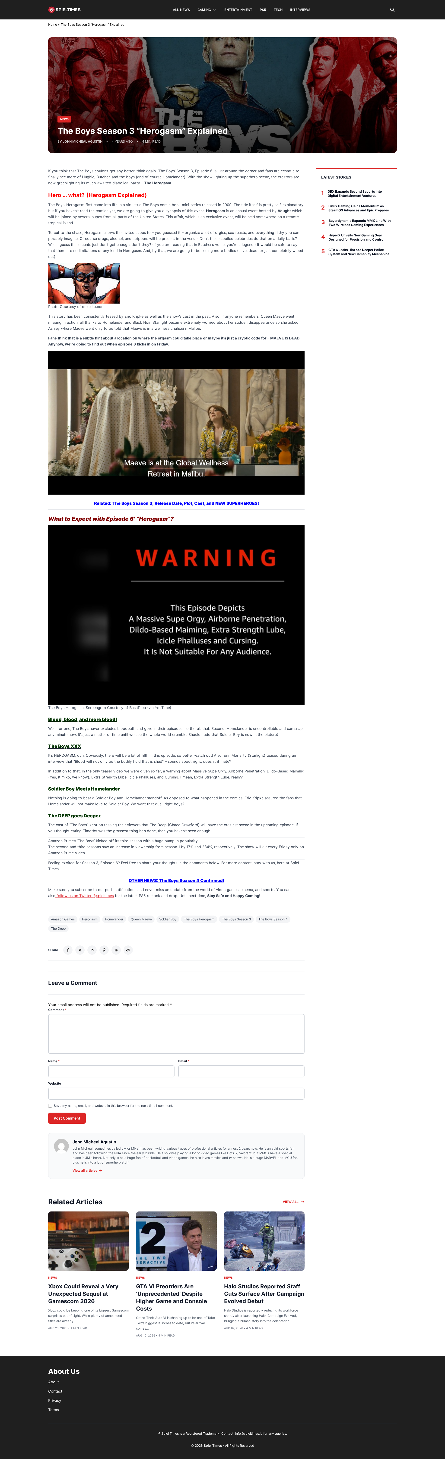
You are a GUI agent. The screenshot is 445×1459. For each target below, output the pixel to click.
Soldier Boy (167, 919)
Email (184, 1061)
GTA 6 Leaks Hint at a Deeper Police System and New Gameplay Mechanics (358, 252)
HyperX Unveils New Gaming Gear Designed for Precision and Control (357, 237)
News (52, 1277)
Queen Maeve (141, 919)
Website (54, 1083)
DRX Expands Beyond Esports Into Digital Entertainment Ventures (355, 193)
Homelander (114, 919)
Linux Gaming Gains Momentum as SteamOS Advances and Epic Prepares (358, 208)
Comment (57, 1010)
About (53, 1382)
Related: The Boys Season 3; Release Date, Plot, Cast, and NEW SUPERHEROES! (176, 503)
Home (52, 24)
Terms (53, 1409)
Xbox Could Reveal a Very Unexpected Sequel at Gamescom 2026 (83, 1294)
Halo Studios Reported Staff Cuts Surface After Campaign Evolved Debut (264, 1294)
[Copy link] (128, 950)
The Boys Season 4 (273, 919)
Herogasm (90, 919)
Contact (55, 1391)
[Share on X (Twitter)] (80, 950)
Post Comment (67, 1118)
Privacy (54, 1400)
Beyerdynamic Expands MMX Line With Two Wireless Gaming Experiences (360, 223)
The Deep (58, 928)
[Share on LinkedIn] (92, 950)
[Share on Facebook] (68, 950)
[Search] (392, 10)
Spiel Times (213, 1445)
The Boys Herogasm (199, 919)
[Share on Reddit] (116, 950)
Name (54, 1061)
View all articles (85, 1170)
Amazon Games (63, 919)
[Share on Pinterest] (104, 950)
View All (291, 1202)
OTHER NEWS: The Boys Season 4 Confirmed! (176, 880)
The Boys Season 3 (236, 919)
